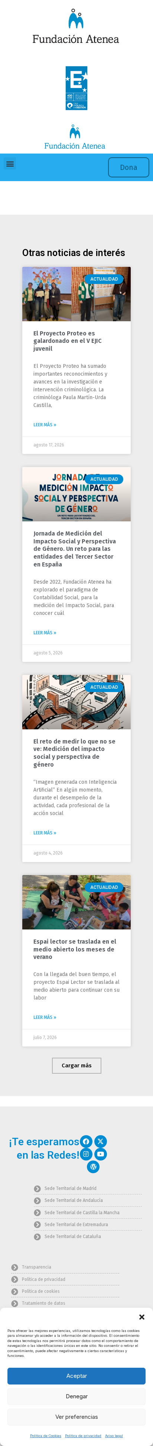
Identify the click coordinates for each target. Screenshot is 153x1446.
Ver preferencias (76, 1416)
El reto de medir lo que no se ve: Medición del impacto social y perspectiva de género (74, 753)
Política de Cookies (45, 1436)
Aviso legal (114, 1436)
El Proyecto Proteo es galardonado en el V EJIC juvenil (67, 341)
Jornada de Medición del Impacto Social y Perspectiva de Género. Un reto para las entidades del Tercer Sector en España (74, 549)
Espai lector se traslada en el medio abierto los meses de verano (74, 949)
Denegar (77, 1396)
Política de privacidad (83, 1436)
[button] (142, 1317)
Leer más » (44, 424)
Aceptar (76, 1375)
